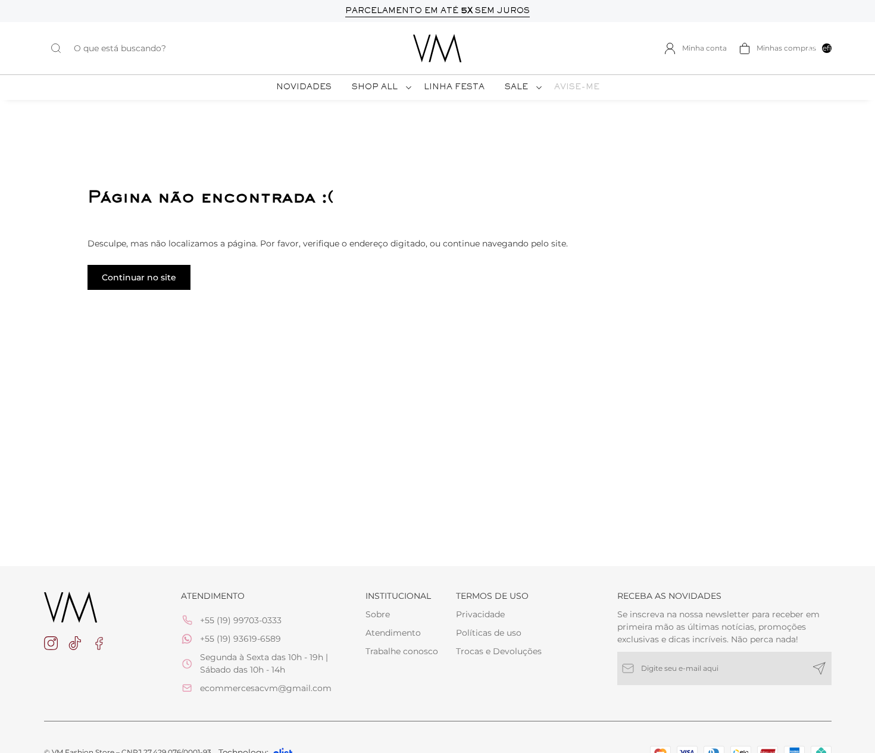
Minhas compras (794, 47)
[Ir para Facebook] (99, 643)
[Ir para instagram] (51, 643)
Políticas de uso (488, 632)
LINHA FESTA (454, 87)
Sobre (377, 614)
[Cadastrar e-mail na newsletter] (819, 668)
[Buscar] (62, 48)
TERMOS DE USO (492, 595)
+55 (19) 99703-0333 (241, 620)
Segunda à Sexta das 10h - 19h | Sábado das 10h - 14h (264, 663)
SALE (516, 87)
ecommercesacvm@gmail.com (266, 688)
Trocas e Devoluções (499, 651)
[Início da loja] (437, 48)
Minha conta (704, 47)
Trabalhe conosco (401, 651)
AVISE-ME (576, 87)
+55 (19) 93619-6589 (240, 638)
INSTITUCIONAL (398, 595)
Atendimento (393, 632)
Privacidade (480, 614)
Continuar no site (139, 277)
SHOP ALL (375, 87)
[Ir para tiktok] (75, 643)
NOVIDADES (304, 87)
